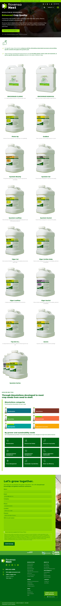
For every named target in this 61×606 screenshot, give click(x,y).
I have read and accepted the (15, 532)
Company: (6, 498)
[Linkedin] (43, 4)
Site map (26, 602)
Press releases (30, 593)
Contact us (46, 581)
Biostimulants (30, 564)
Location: (6, 508)
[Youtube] (51, 4)
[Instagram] (45, 4)
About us (46, 562)
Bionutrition (30, 567)
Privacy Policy (22, 532)
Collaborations (30, 584)
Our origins (46, 564)
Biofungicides (30, 570)
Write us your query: (9, 517)
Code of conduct (20, 602)
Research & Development (32, 581)
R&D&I (29, 579)
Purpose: (6, 513)
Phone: (6, 503)
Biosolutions (31, 562)
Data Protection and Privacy (8, 602)
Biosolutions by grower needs (12, 12)
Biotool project (47, 575)
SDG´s (45, 574)
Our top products (31, 574)
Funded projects (30, 586)
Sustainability (48, 570)
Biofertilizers (30, 565)
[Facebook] (47, 4)
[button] (44, 7)
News (28, 588)
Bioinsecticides (30, 568)
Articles (29, 590)
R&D (28, 595)
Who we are (46, 565)
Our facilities (46, 567)
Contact (46, 579)
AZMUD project (47, 577)
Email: (5, 494)
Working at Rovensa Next (49, 568)
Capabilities (29, 583)
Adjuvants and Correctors (32, 571)
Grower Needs (30, 576)
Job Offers (46, 583)
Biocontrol (29, 573)
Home (5, 34)
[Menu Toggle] (58, 7)
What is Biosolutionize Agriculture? (30, 1)
